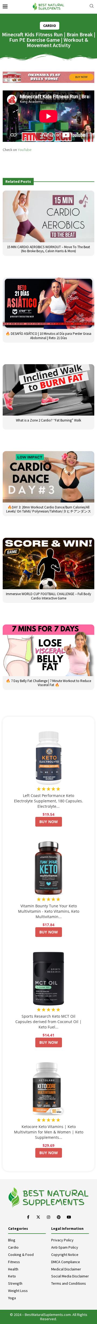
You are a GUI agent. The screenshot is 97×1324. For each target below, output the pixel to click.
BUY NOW (48, 821)
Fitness (14, 1261)
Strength (15, 1283)
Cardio (13, 1247)
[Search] (91, 6)
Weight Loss (18, 1290)
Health (13, 1269)
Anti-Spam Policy (64, 1247)
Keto (12, 1276)
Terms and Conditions (68, 1283)
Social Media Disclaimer (70, 1276)
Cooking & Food (21, 1254)
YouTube (24, 149)
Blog (11, 1240)
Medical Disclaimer (66, 1269)
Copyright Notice (64, 1254)
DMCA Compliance (65, 1261)
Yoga (12, 1297)
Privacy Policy (62, 1240)
